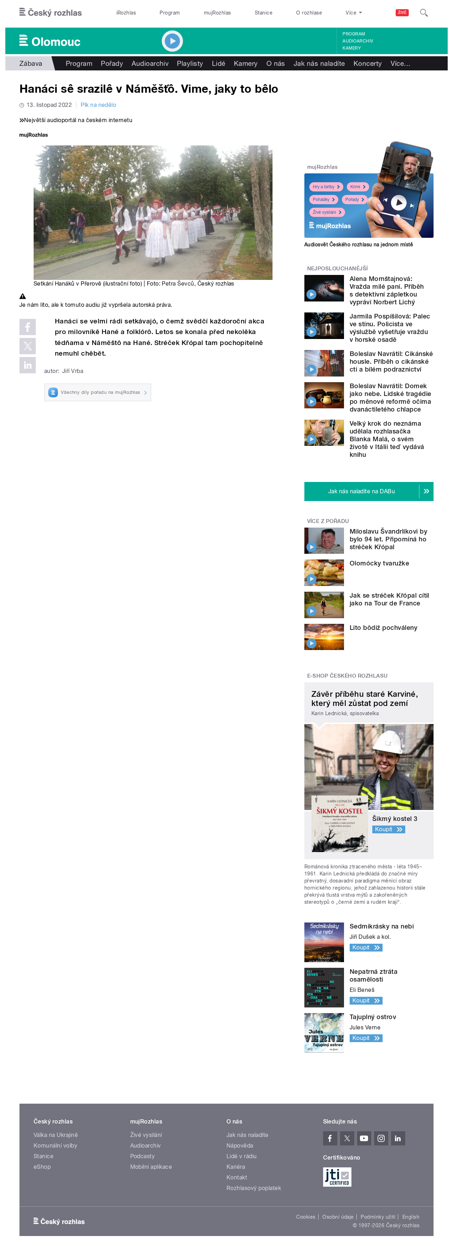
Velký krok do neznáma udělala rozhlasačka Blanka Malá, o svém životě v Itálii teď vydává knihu (387, 439)
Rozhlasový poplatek (253, 1188)
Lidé (218, 63)
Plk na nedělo (98, 105)
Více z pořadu (328, 521)
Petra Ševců (178, 283)
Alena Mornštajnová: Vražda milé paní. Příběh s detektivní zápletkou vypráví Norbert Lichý (387, 290)
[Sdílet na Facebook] (27, 327)
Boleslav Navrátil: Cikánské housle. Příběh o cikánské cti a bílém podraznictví (391, 361)
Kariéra (235, 1166)
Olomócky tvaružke (379, 563)
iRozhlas (126, 13)
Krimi (355, 186)
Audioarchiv (358, 41)
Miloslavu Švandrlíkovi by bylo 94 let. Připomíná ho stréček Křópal (388, 539)
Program (170, 13)
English (410, 1217)
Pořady (112, 63)
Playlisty (190, 63)
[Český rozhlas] (50, 12)
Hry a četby (323, 186)
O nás (275, 63)
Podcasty (142, 1156)
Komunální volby (55, 1145)
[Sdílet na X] (27, 346)
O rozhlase (309, 13)
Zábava (30, 63)
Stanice (264, 13)
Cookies (305, 1217)
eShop (42, 1166)
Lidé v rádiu (241, 1156)
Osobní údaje (338, 1217)
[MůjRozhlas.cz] (33, 135)
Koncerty (368, 63)
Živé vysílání (324, 212)
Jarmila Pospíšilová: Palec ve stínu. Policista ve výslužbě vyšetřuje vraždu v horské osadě (390, 327)
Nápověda (239, 1145)
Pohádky (321, 199)
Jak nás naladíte (319, 63)
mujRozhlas (217, 13)
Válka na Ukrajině (56, 1135)
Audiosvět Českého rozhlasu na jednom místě (358, 244)
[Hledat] (424, 12)
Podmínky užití (378, 1217)
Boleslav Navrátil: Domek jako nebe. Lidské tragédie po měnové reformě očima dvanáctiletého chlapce (390, 397)
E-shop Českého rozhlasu (347, 676)
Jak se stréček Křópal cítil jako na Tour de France (389, 599)
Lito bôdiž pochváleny (383, 627)
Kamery (352, 48)
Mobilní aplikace (151, 1166)
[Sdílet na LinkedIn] (27, 365)
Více (401, 63)
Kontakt (236, 1177)
